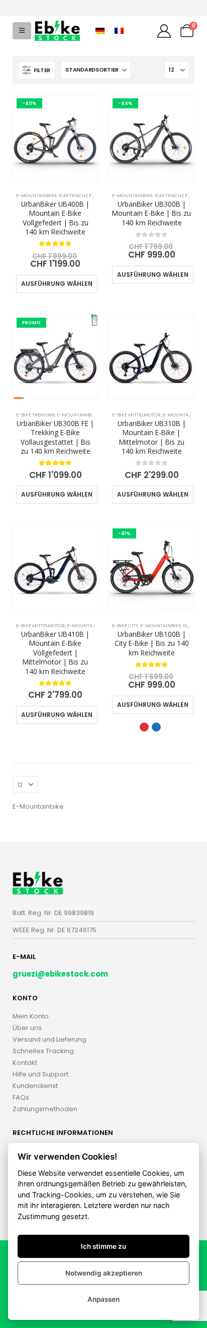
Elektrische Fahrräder (87, 195)
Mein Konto (31, 1016)
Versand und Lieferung (49, 1039)
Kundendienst (35, 1086)
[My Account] (164, 31)
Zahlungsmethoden (45, 1109)
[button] (22, 30)
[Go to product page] (151, 356)
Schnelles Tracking (43, 1051)
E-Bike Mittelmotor (136, 414)
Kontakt (25, 1062)
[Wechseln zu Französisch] (119, 31)
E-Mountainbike (36, 195)
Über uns (27, 1028)
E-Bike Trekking (35, 414)
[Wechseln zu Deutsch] (100, 31)
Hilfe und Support (40, 1074)
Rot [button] (144, 727)
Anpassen (103, 1299)
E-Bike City (125, 625)
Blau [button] (156, 727)
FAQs (21, 1097)
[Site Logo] (57, 31)
